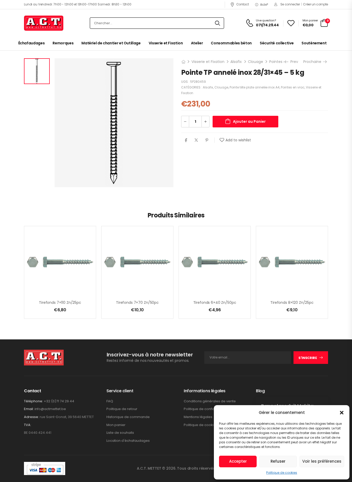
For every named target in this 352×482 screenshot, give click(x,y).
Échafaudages (31, 43)
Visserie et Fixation (166, 43)
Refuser (278, 461)
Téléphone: (33, 401)
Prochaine (313, 61)
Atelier (197, 43)
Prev (293, 61)
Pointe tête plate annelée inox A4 (255, 87)
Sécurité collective (277, 43)
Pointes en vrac (283, 61)
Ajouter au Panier (249, 121)
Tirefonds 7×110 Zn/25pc (60, 302)
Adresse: (31, 416)
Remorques (63, 43)
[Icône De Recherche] (217, 23)
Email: (29, 408)
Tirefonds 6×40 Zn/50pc (214, 302)
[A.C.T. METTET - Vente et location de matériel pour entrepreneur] (43, 23)
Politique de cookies (281, 472)
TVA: (27, 425)
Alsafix (236, 61)
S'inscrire (307, 357)
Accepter (238, 461)
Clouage (255, 61)
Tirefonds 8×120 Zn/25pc (292, 302)
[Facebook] (186, 140)
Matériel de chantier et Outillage (110, 43)
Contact (242, 4)
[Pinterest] (206, 140)
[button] (341, 412)
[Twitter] (196, 140)
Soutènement (313, 43)
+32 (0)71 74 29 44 (59, 401)
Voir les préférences (321, 461)
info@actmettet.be (50, 408)
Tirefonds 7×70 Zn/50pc (137, 302)
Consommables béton (231, 43)
